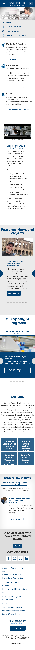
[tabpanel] (17, 356)
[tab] (8, 302)
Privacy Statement (22, 637)
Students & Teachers (16, 44)
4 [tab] (20, 381)
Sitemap (9, 637)
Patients (10, 94)
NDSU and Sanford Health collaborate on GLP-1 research (20, 500)
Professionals (13, 65)
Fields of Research (15, 88)
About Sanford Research (12, 568)
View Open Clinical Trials (17, 109)
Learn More (12, 59)
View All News (16, 519)
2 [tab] (14, 381)
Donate (5, 571)
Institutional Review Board (13, 578)
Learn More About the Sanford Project (16, 370)
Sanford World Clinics (11, 614)
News (4, 592)
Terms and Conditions (17, 639)
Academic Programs (11, 582)
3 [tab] (17, 381)
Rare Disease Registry (11, 596)
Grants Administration (11, 575)
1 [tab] (11, 381)
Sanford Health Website (12, 607)
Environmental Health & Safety (15, 589)
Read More (12, 293)
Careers (5, 586)
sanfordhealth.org (17, 643)
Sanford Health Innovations (13, 611)
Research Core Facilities (12, 603)
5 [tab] (23, 381)
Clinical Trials (8, 600)
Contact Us (16, 628)
